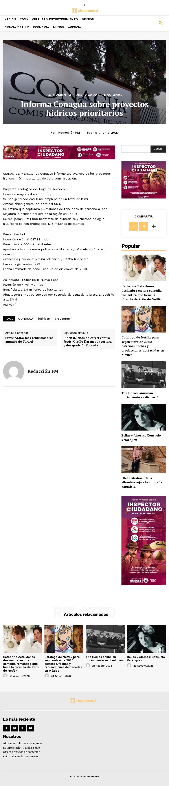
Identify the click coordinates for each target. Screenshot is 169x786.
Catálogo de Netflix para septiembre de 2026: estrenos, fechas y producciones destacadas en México (142, 346)
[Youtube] (30, 728)
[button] (148, 23)
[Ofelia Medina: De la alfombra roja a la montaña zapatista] (143, 459)
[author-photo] (6, 675)
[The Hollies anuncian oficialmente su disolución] (143, 374)
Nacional (113, 94)
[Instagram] (14, 728)
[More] (153, 226)
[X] (143, 226)
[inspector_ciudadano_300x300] (143, 197)
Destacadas (87, 94)
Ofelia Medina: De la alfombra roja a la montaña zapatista (141, 482)
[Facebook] (133, 226)
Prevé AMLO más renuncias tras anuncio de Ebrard (29, 340)
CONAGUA (25, 318)
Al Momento (58, 94)
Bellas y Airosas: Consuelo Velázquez (146, 658)
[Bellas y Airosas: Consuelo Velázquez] (143, 417)
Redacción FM (69, 132)
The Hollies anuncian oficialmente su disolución (140, 395)
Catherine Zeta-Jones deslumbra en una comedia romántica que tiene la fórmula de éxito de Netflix (141, 292)
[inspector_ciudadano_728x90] (59, 158)
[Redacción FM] (13, 371)
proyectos (62, 318)
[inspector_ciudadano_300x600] (143, 584)
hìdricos (44, 318)
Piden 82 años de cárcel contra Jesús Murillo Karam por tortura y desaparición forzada (88, 341)
